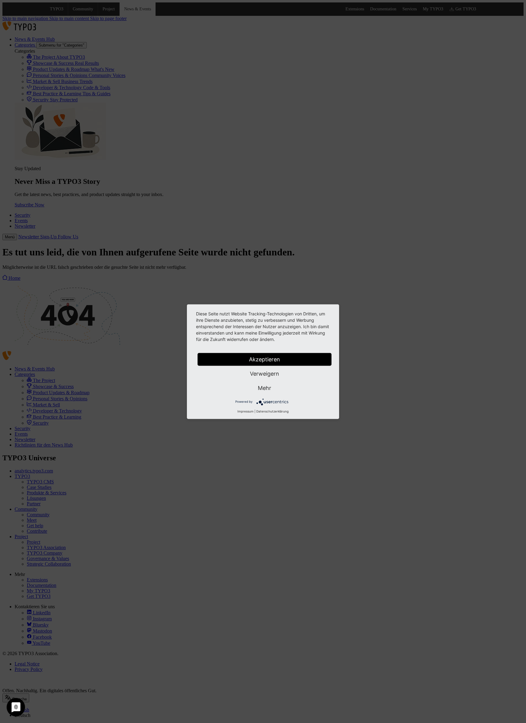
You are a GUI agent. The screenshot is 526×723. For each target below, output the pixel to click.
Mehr (264, 387)
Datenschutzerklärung (272, 411)
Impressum (245, 411)
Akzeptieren (264, 359)
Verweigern (264, 373)
